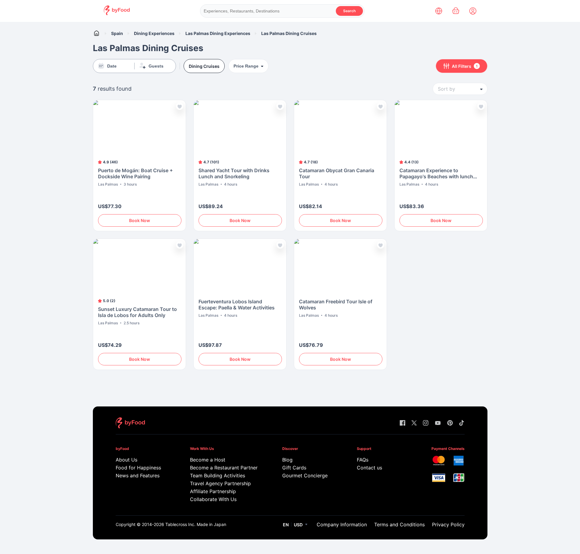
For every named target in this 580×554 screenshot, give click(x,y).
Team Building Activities (217, 475)
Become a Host (207, 460)
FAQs (362, 460)
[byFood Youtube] (437, 423)
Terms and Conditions (399, 524)
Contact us (369, 468)
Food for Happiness (138, 468)
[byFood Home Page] (117, 13)
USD (298, 524)
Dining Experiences (154, 33)
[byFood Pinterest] (450, 423)
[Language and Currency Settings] (438, 11)
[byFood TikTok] (462, 423)
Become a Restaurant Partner (223, 468)
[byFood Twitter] (414, 423)
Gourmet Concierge (305, 475)
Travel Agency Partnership (220, 483)
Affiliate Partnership (213, 491)
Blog (287, 460)
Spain (117, 33)
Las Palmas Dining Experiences (217, 33)
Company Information (342, 524)
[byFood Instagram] (425, 423)
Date (112, 66)
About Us (126, 460)
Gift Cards (294, 468)
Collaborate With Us (213, 499)
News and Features (138, 475)
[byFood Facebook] (402, 423)
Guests (156, 66)
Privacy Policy (448, 524)
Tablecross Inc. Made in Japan (195, 524)
